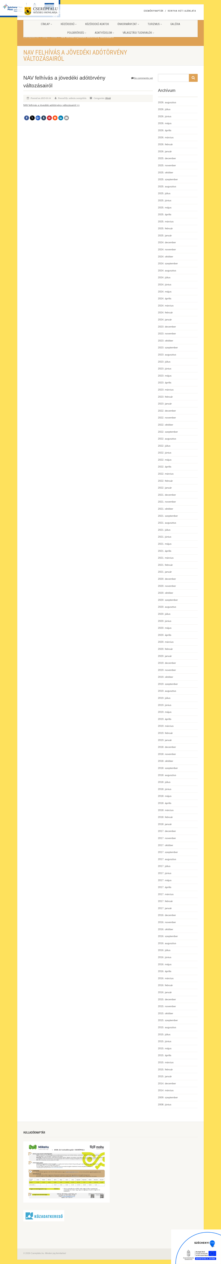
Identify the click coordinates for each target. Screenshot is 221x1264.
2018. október (165, 761)
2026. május (164, 123)
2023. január (165, 403)
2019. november (167, 670)
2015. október (165, 1013)
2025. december (167, 158)
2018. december (167, 747)
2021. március (166, 557)
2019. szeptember (168, 684)
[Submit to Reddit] (55, 117)
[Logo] (50, 11)
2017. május (164, 880)
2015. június (164, 1041)
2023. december (167, 326)
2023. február (165, 396)
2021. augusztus (167, 522)
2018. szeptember (168, 768)
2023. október (165, 340)
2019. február (165, 733)
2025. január (165, 235)
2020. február (165, 649)
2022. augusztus (167, 438)
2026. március (166, 137)
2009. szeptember (168, 1097)
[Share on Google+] (38, 117)
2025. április (164, 214)
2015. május (164, 1048)
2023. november (167, 333)
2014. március (166, 1090)
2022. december (167, 410)
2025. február (165, 228)
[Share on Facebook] (26, 117)
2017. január (165, 908)
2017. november (167, 838)
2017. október (165, 845)
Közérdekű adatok (97, 24)
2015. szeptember (168, 1020)
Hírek (108, 98)
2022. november (167, 417)
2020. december (167, 578)
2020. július (164, 613)
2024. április (164, 298)
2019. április (164, 719)
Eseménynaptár (153, 11)
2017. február (165, 901)
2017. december (167, 831)
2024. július (164, 277)
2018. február (165, 817)
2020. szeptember (168, 600)
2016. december (167, 915)
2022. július (164, 445)
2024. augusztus (167, 270)
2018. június (164, 789)
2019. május (164, 712)
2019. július (164, 698)
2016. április (164, 971)
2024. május (164, 291)
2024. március (166, 305)
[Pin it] (49, 117)
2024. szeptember (168, 263)
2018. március (166, 810)
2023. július (164, 361)
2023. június (164, 368)
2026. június (164, 116)
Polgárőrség (75, 32)
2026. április (164, 130)
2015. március (166, 1062)
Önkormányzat (127, 24)
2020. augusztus (167, 606)
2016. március (166, 978)
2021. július (164, 529)
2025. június (164, 200)
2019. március (166, 726)
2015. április (164, 1055)
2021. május (164, 543)
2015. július (164, 1034)
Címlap (45, 24)
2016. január (165, 992)
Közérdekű (67, 24)
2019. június (164, 705)
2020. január (165, 656)
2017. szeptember (168, 852)
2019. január (165, 740)
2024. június (164, 284)
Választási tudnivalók (137, 32)
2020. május (164, 627)
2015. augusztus (167, 1027)
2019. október (165, 677)
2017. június (164, 873)
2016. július (164, 950)
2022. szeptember (168, 431)
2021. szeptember (168, 515)
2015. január (165, 1076)
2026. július (164, 109)
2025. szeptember (168, 179)
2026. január (165, 151)
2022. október (165, 424)
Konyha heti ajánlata (182, 11)
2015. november (167, 1006)
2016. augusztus (167, 943)
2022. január (165, 487)
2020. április (164, 635)
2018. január (165, 824)
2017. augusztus (167, 859)
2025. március (166, 221)
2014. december (167, 1083)
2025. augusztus (167, 186)
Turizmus (154, 24)
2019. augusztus (167, 690)
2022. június (164, 452)
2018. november (167, 754)
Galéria (175, 24)
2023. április (164, 382)
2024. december (167, 242)
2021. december (167, 494)
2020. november (167, 586)
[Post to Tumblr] (43, 117)
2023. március (166, 389)
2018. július (164, 782)
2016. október (165, 929)
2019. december (167, 663)
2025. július (164, 193)
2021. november (167, 501)
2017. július (164, 866)
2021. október (165, 508)
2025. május (164, 207)
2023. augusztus (167, 354)
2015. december (167, 999)
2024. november (167, 249)
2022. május (164, 459)
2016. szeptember (168, 936)
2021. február (165, 564)
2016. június (164, 957)
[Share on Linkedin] (60, 117)
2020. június (164, 621)
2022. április (164, 466)
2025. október (165, 172)
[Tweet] (32, 117)
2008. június (164, 1104)
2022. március (166, 473)
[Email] (66, 117)
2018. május (164, 796)
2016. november (167, 922)
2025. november (167, 165)
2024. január (165, 319)
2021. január (165, 571)
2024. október (165, 256)
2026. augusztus (167, 102)
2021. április (164, 550)
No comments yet (143, 78)
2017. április (164, 887)
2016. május (164, 964)
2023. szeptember (168, 347)
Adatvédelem (103, 32)
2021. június (164, 536)
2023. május (164, 375)
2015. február (165, 1069)
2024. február (165, 312)
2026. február (165, 144)
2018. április (164, 803)
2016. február (165, 985)
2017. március (166, 894)
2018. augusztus (167, 775)
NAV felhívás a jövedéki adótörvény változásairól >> (51, 105)
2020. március (166, 641)
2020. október (165, 592)
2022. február (165, 480)
